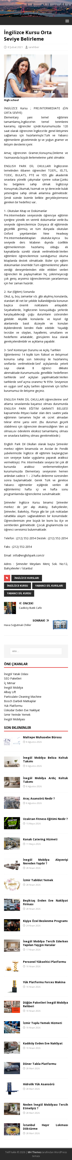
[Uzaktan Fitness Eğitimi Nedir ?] (12, 827)
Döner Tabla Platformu (39, 1064)
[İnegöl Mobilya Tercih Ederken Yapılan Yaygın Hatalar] (12, 949)
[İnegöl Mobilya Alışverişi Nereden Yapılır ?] (12, 868)
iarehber (34, 47)
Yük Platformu (13, 706)
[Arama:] (36, 651)
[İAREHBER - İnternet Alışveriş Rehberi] (36, 14)
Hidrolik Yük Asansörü (38, 1084)
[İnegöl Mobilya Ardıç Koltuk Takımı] (12, 786)
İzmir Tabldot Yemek (38, 880)
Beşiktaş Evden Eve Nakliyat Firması (45, 902)
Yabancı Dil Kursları (49, 585)
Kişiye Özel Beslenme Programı (45, 921)
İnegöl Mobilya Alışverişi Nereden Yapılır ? (45, 861)
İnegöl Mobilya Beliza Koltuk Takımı (45, 759)
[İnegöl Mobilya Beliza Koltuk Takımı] (12, 766)
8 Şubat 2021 (15, 47)
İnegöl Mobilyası (14, 719)
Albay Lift (10, 692)
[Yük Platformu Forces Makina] (12, 990)
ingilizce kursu (17, 585)
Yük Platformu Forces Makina (44, 982)
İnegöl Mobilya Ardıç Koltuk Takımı (45, 780)
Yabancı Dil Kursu (19, 593)
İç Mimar (9, 683)
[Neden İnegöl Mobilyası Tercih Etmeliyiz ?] (12, 1113)
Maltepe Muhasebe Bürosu (42, 737)
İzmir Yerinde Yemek (17, 714)
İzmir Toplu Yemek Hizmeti (42, 1023)
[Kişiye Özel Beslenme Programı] (12, 929)
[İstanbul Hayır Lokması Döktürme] (12, 1133)
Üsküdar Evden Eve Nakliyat (22, 710)
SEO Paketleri (12, 678)
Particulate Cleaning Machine (22, 697)
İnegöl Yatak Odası (16, 674)
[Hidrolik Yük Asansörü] (12, 1092)
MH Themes (34, 1152)
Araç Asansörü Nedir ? (39, 798)
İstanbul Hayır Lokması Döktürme (45, 1126)
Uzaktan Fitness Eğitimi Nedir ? (45, 819)
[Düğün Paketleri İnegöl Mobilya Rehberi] (12, 1010)
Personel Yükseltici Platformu (44, 962)
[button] (66, 21)
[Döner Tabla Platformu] (12, 1072)
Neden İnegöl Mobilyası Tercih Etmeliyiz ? (45, 1106)
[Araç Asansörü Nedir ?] (12, 806)
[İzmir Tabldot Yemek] (12, 888)
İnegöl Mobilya (13, 687)
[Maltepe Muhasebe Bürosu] (12, 745)
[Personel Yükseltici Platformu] (12, 970)
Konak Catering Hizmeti (40, 839)
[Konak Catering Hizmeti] (12, 847)
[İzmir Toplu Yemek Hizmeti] (12, 1031)
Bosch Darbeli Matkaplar (20, 701)
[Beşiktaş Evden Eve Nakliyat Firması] (12, 908)
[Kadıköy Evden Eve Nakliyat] (12, 1051)
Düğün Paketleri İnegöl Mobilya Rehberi (45, 1004)
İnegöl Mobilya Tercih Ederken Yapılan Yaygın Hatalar (45, 943)
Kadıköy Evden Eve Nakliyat (43, 1043)
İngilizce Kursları (26, 578)
